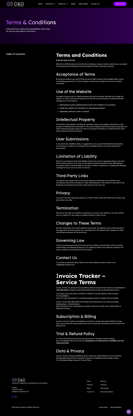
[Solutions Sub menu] (54, 4)
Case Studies (83, 4)
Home (89, 381)
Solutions (49, 4)
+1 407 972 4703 (17, 389)
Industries (62, 4)
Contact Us (95, 4)
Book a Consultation (106, 392)
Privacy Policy (103, 407)
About (40, 4)
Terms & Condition (115, 407)
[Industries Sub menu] (67, 4)
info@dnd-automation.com (20, 391)
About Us (103, 381)
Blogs (73, 4)
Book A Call (120, 4)
